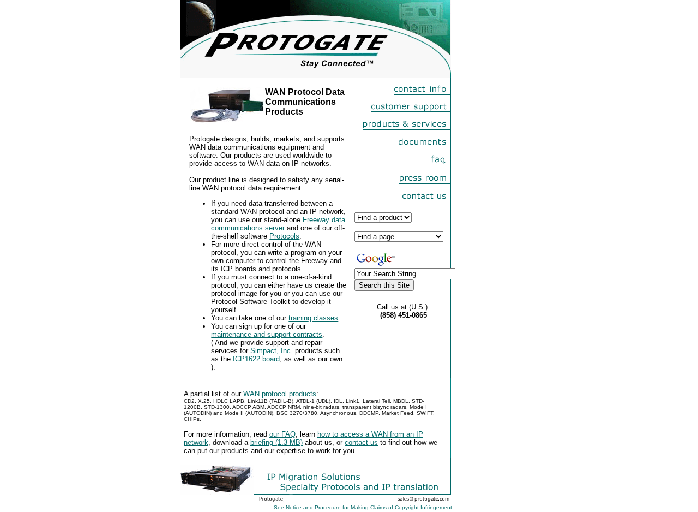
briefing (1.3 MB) (276, 442)
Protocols (284, 236)
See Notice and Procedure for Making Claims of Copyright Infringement (364, 507)
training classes (313, 318)
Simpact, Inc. (271, 351)
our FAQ (282, 434)
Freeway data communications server (278, 224)
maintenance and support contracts (266, 334)
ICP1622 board (256, 359)
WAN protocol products (279, 394)
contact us (361, 442)
